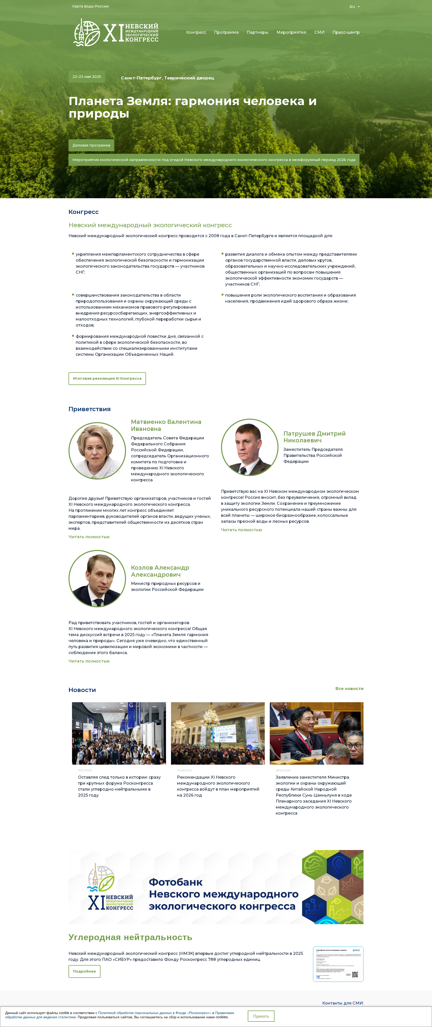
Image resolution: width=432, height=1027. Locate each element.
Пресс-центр (346, 32)
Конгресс (196, 32)
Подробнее (84, 971)
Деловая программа (91, 145)
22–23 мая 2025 (86, 76)
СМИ (319, 32)
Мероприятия (291, 32)
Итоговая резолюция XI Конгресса (107, 378)
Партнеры (257, 32)
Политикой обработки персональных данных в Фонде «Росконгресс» (154, 1012)
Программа (226, 32)
